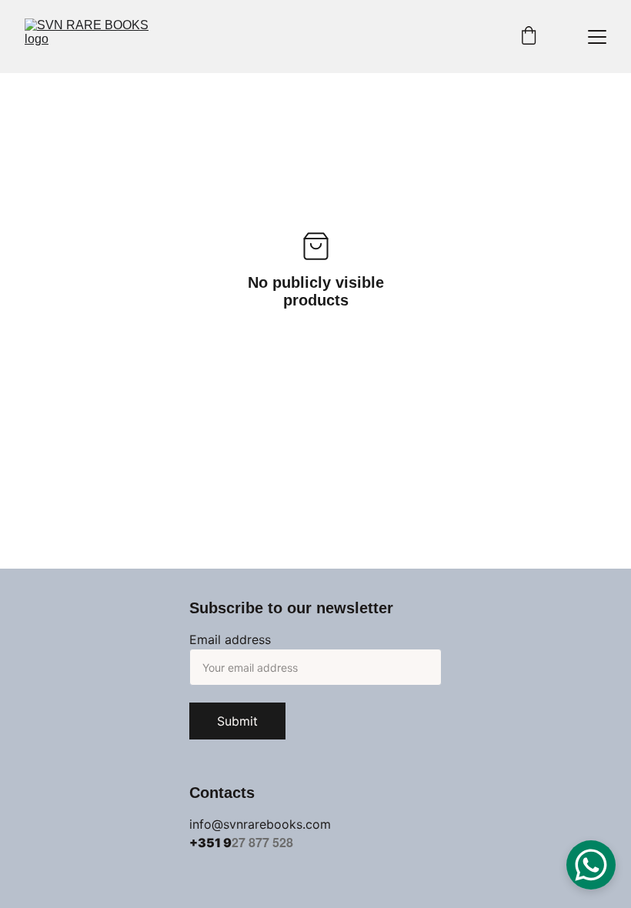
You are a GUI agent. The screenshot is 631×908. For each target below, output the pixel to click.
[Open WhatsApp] (591, 865)
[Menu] (597, 37)
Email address (230, 639)
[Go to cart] (529, 36)
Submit (237, 721)
